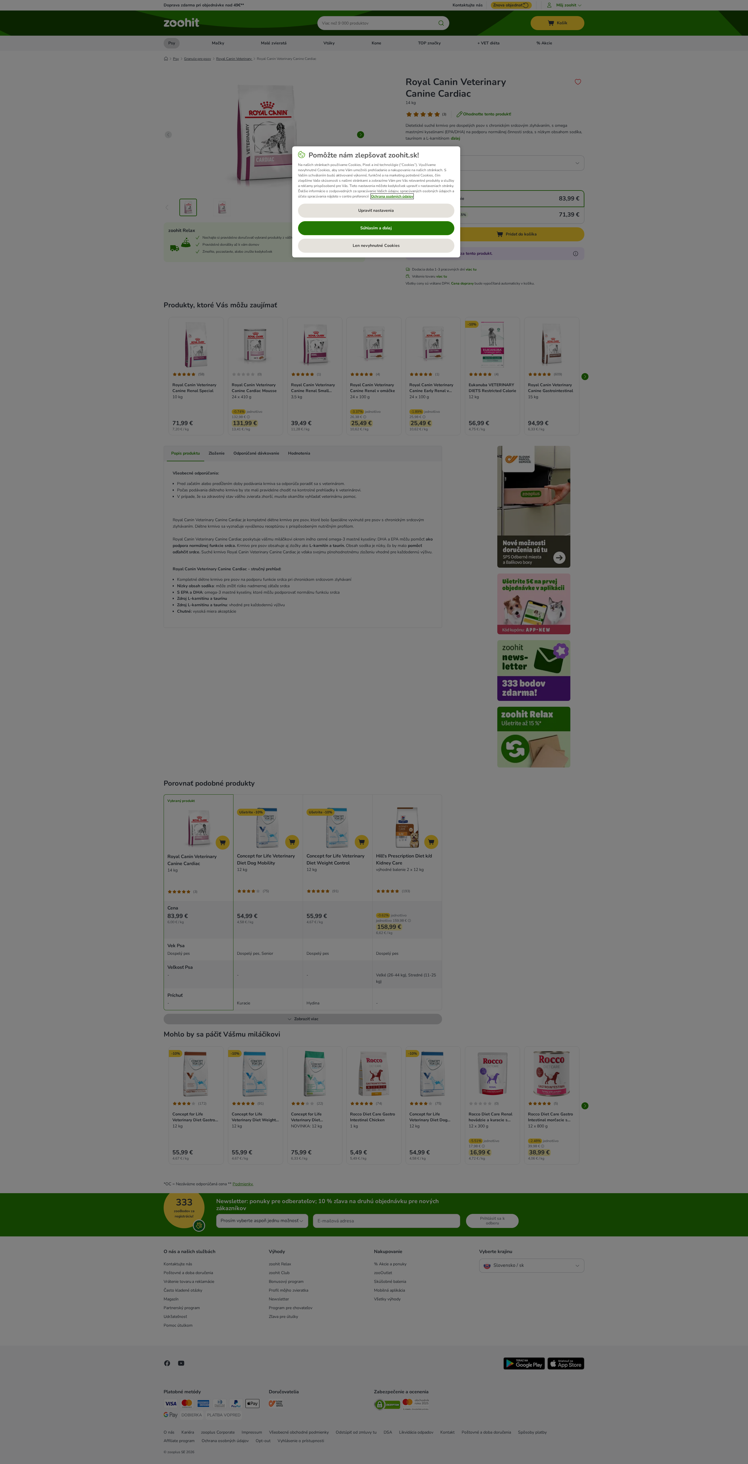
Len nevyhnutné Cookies (376, 245)
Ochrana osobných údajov (392, 196)
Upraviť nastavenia (376, 210)
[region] (376, 201)
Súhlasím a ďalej (376, 228)
